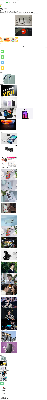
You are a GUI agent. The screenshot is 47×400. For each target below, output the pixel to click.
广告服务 (6, 398)
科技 (14, 2)
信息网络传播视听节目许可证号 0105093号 (3, 396)
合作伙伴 (4, 398)
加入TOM (7, 398)
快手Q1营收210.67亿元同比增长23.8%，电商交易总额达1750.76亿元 (7, 341)
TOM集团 (1, 398)
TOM (1, 354)
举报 (0, 43)
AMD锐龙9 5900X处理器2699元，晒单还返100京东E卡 (5, 167)
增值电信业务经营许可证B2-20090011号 (3, 397)
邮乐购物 (2, 398)
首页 (13, 2)
